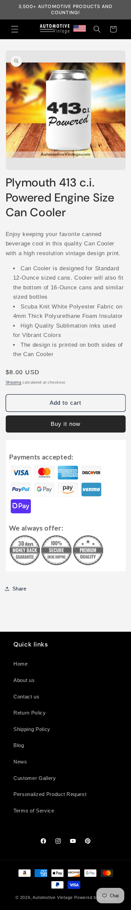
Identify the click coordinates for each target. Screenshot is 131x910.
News (20, 761)
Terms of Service (33, 810)
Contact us (26, 696)
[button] (15, 29)
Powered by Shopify (95, 897)
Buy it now (66, 424)
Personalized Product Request (49, 794)
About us (24, 680)
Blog (18, 745)
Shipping (13, 382)
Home (20, 664)
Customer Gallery (34, 778)
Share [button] (19, 588)
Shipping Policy (31, 729)
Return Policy (29, 713)
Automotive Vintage (53, 897)
